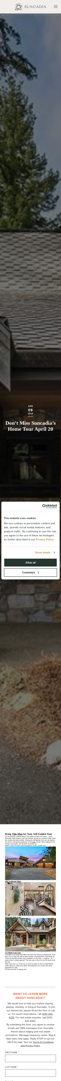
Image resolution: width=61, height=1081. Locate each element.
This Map (17, 834)
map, (34, 842)
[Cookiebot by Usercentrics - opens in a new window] (43, 506)
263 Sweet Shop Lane (13, 917)
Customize (28, 572)
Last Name (11, 1066)
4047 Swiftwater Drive (13, 881)
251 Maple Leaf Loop (13, 953)
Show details (42, 552)
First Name (12, 1052)
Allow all (30, 562)
